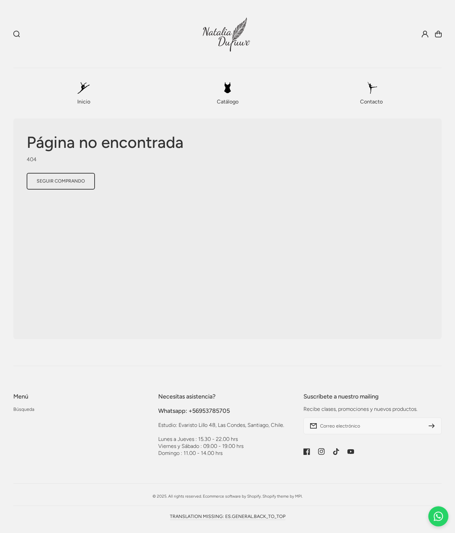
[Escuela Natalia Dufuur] (226, 34)
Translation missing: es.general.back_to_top (227, 516)
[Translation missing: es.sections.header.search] (16, 34)
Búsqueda (23, 409)
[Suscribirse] (433, 426)
